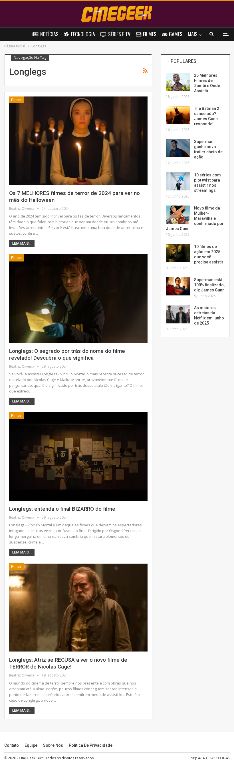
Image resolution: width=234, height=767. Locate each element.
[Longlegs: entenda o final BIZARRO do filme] (78, 456)
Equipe (31, 745)
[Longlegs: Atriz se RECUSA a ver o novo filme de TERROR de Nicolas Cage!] (78, 607)
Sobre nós (53, 745)
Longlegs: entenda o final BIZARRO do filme (62, 509)
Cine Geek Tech (31, 758)
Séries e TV (119, 34)
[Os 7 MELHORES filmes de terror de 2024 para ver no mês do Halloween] (78, 140)
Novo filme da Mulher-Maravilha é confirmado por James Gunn (195, 218)
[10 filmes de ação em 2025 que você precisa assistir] (178, 253)
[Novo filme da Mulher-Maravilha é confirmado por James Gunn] (178, 215)
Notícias (49, 34)
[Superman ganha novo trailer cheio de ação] (178, 148)
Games (175, 34)
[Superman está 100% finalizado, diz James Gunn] (178, 286)
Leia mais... (21, 243)
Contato (11, 745)
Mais (192, 34)
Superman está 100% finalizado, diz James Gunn (209, 284)
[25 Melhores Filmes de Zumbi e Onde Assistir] (178, 82)
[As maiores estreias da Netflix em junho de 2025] (178, 314)
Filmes (149, 34)
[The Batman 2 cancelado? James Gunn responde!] (178, 115)
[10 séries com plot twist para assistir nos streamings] (178, 181)
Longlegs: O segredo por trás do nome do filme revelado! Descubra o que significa (67, 354)
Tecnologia (82, 34)
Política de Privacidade (90, 745)
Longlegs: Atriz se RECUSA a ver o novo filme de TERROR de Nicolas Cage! (68, 663)
